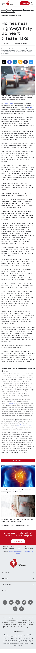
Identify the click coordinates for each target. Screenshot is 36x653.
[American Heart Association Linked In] (15, 608)
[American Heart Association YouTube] (30, 602)
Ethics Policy (5, 622)
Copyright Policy (25, 620)
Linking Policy (30, 622)
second (29, 108)
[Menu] (3, 3)
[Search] (32, 2)
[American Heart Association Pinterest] (21, 608)
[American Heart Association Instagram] (11, 602)
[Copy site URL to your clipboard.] (25, 61)
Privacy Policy (13, 618)
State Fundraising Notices (25, 627)
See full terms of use (24, 425)
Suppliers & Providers (10, 627)
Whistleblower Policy (9, 624)
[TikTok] (24, 602)
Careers (5, 618)
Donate (26, 3)
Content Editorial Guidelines (25, 624)
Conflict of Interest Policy (18, 622)
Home (3, 10)
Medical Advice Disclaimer (25, 618)
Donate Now (18, 541)
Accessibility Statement (12, 620)
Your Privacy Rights (18, 631)
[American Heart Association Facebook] (4, 602)
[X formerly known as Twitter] (17, 602)
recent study (9, 104)
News (9, 10)
